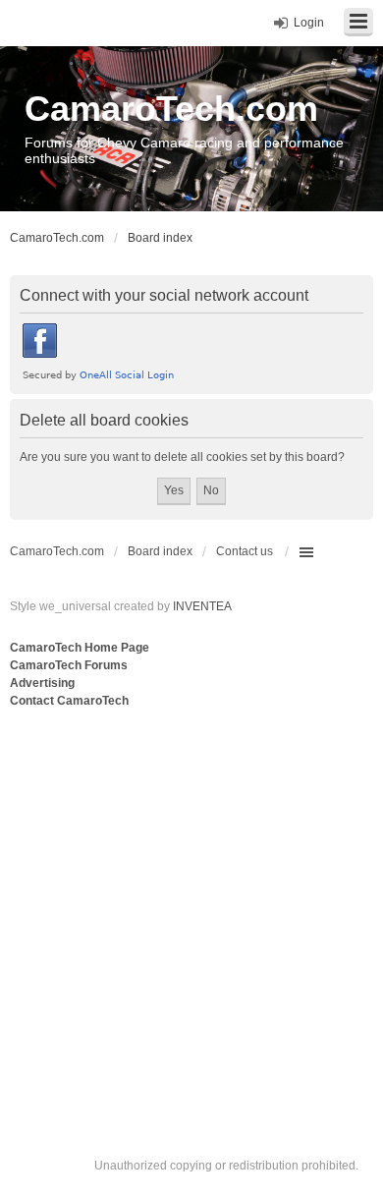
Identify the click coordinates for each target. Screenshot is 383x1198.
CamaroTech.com (171, 108)
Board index (160, 551)
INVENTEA (202, 606)
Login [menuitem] (309, 22)
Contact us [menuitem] (244, 551)
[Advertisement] (191, 913)
